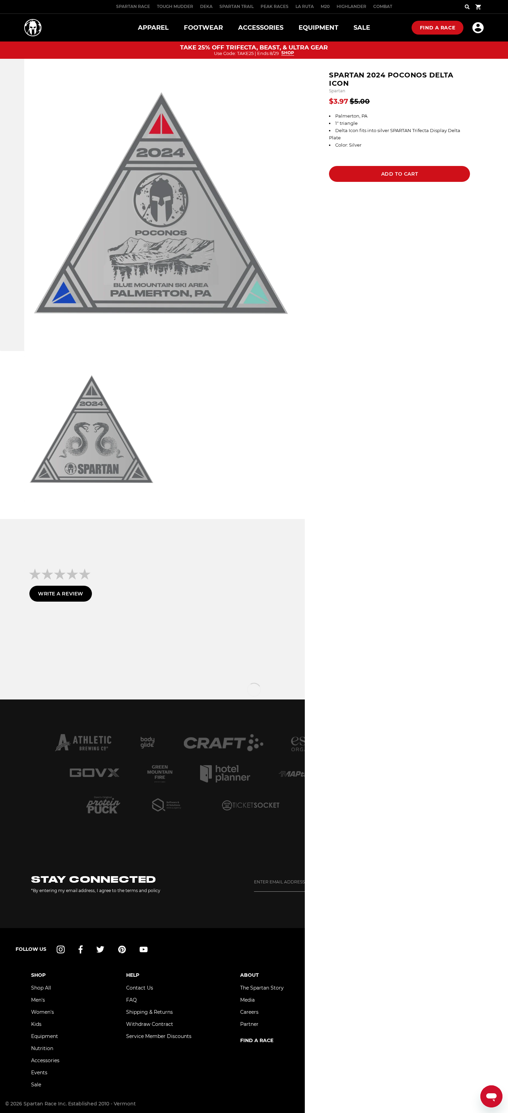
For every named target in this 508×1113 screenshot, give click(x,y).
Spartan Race (133, 6)
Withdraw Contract (149, 1024)
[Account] (478, 27)
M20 (325, 6)
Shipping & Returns (149, 1012)
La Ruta (304, 6)
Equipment (44, 1036)
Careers (249, 1012)
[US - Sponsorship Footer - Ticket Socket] (250, 805)
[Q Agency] (166, 805)
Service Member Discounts (158, 1036)
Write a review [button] (60, 594)
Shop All (41, 988)
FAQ (131, 1000)
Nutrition (42, 1048)
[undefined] (147, 742)
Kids (36, 1024)
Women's (42, 1012)
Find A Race (437, 28)
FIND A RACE (256, 1040)
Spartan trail (236, 6)
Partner (249, 1024)
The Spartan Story (262, 988)
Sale (36, 1085)
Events (39, 1072)
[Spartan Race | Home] (32, 27)
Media (247, 1000)
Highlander (351, 6)
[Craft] (223, 742)
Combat (382, 6)
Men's (38, 1000)
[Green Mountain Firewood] (160, 773)
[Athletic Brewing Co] (83, 742)
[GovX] (94, 773)
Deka (206, 6)
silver (383, 130)
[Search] (467, 7)
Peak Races (275, 6)
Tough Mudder (175, 6)
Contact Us (139, 988)
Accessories (45, 1060)
